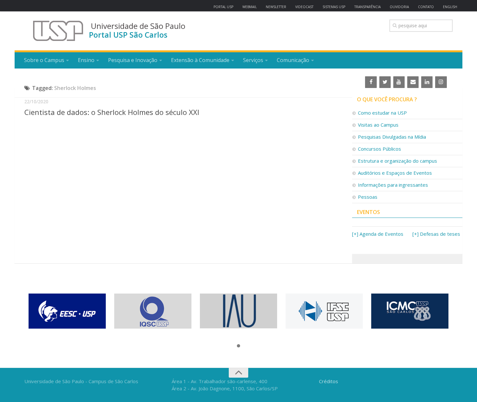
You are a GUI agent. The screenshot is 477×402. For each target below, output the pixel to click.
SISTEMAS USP (334, 7)
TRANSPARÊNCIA (367, 7)
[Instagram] (440, 82)
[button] (238, 346)
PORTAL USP (223, 7)
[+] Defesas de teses (436, 234)
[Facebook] (370, 82)
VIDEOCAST (304, 7)
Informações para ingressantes (393, 185)
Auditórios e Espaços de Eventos (395, 173)
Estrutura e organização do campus (397, 160)
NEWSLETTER (276, 7)
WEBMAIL (249, 7)
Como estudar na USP (382, 112)
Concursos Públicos (379, 148)
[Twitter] (385, 82)
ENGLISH (450, 7)
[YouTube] (399, 82)
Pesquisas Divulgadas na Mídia (392, 136)
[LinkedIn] (427, 82)
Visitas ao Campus (378, 124)
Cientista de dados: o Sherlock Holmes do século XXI (111, 112)
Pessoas (367, 197)
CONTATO (426, 7)
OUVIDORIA (399, 7)
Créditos (328, 381)
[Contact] (413, 82)
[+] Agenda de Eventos (377, 234)
